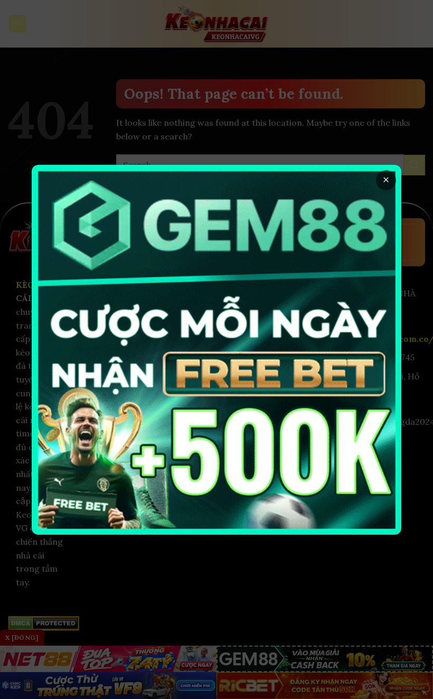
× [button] (386, 180)
